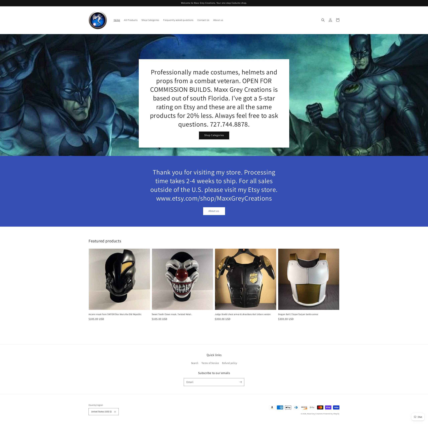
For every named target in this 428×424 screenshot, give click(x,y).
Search (194, 363)
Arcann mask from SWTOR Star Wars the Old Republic (115, 314)
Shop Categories (214, 135)
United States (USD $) (101, 411)
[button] (323, 20)
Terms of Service (210, 363)
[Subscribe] (240, 382)
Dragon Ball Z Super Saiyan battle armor (298, 314)
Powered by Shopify (331, 414)
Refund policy (229, 363)
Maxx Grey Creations (315, 414)
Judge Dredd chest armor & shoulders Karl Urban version (243, 314)
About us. (214, 210)
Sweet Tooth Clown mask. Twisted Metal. (172, 314)
